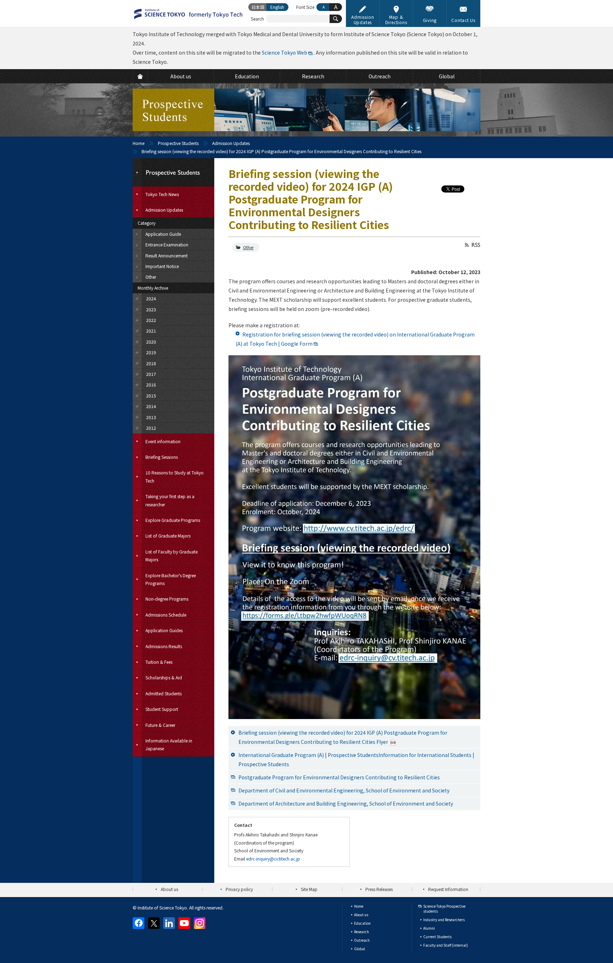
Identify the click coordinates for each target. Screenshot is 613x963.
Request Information (448, 889)
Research (361, 931)
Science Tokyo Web (284, 52)
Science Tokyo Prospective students (444, 908)
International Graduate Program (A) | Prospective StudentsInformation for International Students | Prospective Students (356, 759)
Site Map (309, 889)
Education (362, 923)
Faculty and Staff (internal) (445, 945)
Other (248, 247)
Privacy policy (239, 889)
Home (138, 143)
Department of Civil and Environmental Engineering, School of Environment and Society (343, 790)
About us (169, 889)
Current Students (437, 936)
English (277, 7)
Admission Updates (231, 143)
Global (359, 948)
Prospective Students (178, 143)
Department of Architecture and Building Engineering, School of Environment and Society (345, 803)
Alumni (429, 928)
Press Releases (379, 889)
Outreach (362, 940)
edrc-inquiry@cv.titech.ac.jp (273, 859)
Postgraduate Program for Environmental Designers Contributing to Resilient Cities (339, 777)
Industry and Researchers (444, 919)
